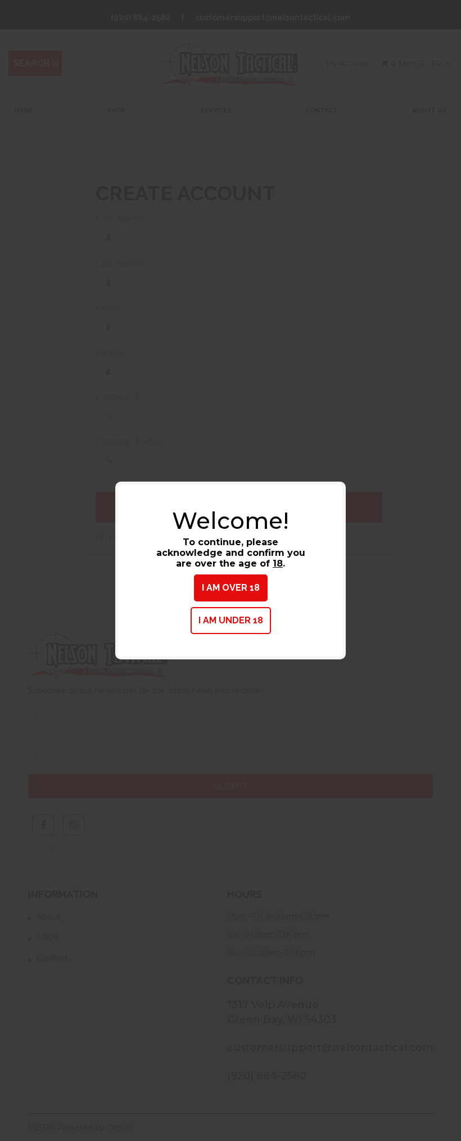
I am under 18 (230, 620)
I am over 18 (231, 587)
